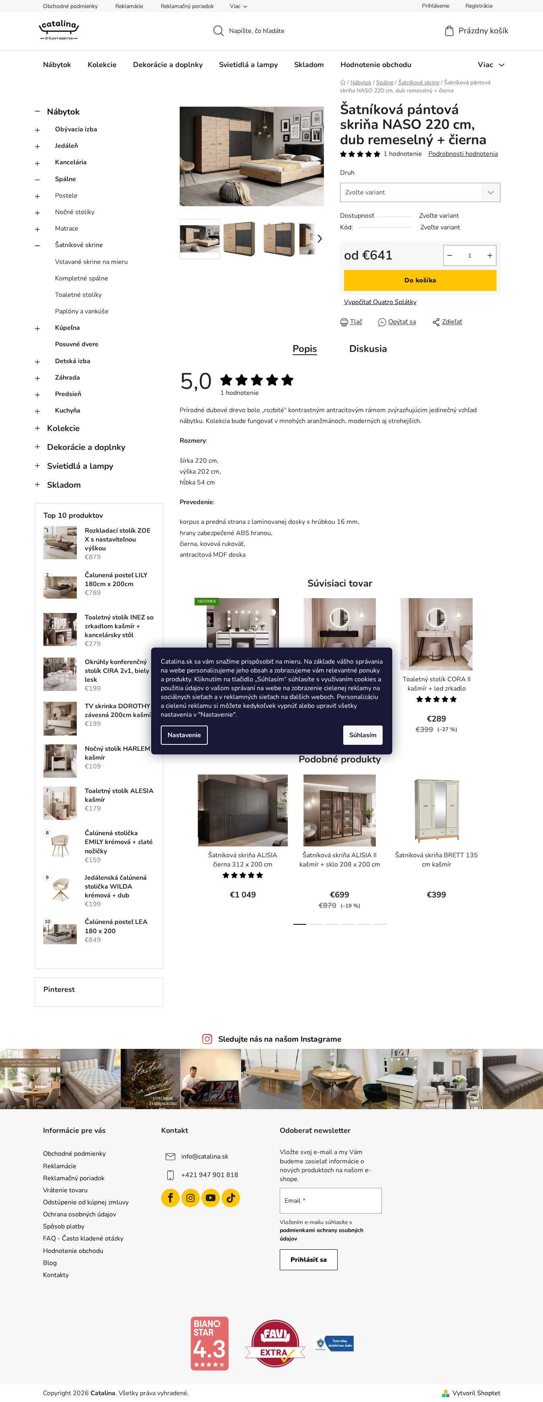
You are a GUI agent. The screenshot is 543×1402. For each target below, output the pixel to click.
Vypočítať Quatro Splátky (380, 302)
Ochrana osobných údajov (79, 1214)
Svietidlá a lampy (80, 466)
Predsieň (68, 394)
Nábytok (63, 111)
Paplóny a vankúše (82, 311)
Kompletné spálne (81, 278)
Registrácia (478, 6)
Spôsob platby (63, 1226)
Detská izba (72, 361)
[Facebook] (170, 1198)
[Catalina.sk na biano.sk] (209, 1343)
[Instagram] (190, 1198)
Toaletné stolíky (78, 294)
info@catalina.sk (204, 1156)
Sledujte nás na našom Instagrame (279, 1039)
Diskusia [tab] (368, 348)
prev (186, 847)
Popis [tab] (305, 348)
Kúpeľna (67, 327)
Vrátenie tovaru (65, 1190)
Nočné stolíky (74, 212)
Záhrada (67, 377)
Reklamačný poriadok (187, 6)
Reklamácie (129, 6)
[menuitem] (57, 64)
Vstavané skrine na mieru (91, 262)
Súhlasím (363, 735)
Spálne (65, 179)
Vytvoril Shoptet (476, 1393)
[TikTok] (230, 1198)
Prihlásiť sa (309, 1259)
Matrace (66, 228)
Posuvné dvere (76, 344)
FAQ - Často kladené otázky (83, 1238)
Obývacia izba (76, 129)
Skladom (64, 484)
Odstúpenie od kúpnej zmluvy (86, 1202)
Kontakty (56, 1275)
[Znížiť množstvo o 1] (450, 255)
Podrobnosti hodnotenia (463, 153)
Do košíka (420, 280)
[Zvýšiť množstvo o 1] (490, 255)
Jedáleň (66, 145)
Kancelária (71, 162)
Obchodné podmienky (70, 6)
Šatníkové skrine (79, 245)
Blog (50, 1263)
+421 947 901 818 (209, 1175)
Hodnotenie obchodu (73, 1251)
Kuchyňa (67, 410)
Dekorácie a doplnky (86, 447)
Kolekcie (63, 428)
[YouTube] (210, 1198)
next (494, 670)
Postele (66, 195)
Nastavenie (184, 735)
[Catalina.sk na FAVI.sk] (275, 1343)
